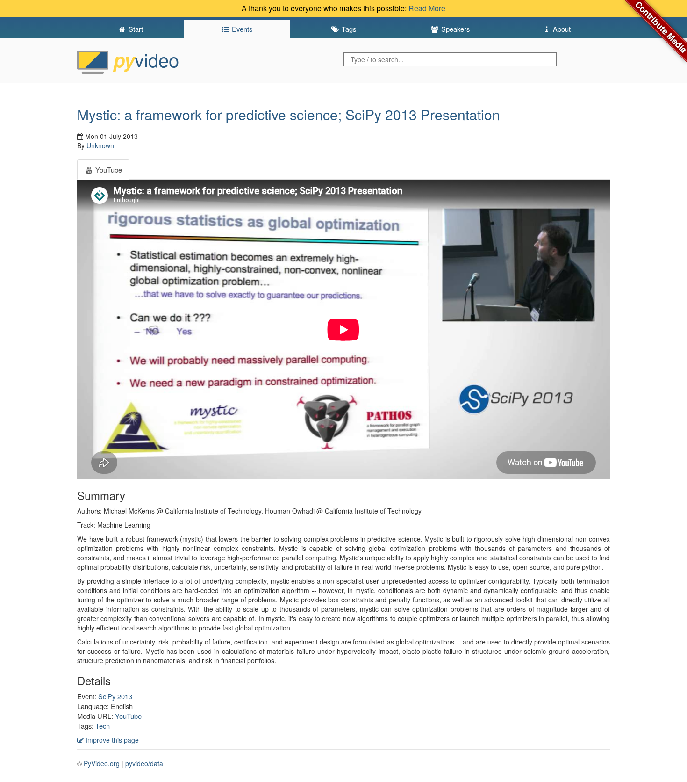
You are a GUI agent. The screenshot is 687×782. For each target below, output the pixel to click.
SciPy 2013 (115, 696)
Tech (102, 726)
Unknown (100, 145)
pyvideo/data (144, 763)
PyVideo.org (102, 763)
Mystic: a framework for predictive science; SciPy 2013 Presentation (288, 114)
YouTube (128, 716)
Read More (426, 8)
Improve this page (111, 740)
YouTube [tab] (107, 169)
